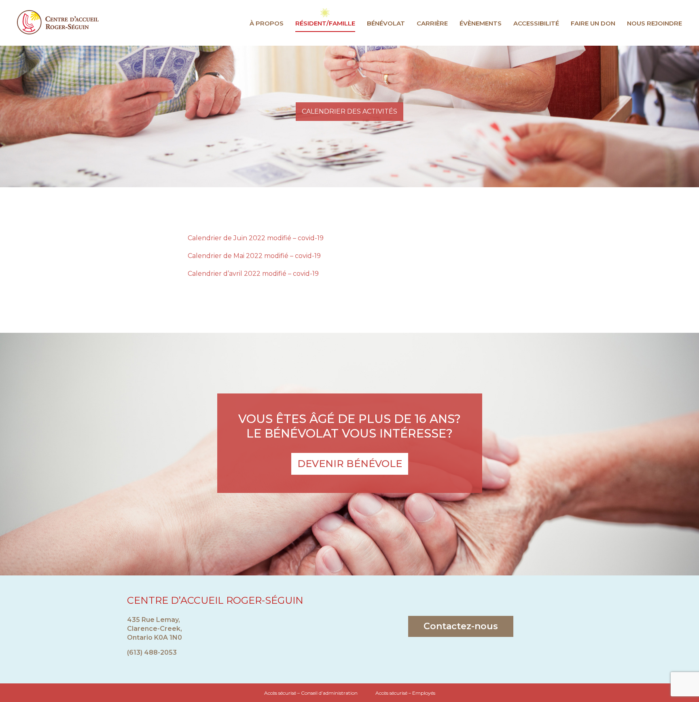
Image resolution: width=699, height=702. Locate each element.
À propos (267, 23)
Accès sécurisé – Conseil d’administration (311, 693)
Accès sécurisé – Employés (405, 693)
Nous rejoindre (654, 23)
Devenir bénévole (349, 463)
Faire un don (593, 23)
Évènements (481, 23)
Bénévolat (386, 23)
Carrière (432, 23)
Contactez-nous (461, 626)
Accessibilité (536, 23)
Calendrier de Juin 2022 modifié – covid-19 (256, 238)
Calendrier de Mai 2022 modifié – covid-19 (254, 256)
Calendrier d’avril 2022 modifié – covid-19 (253, 273)
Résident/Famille (325, 23)
